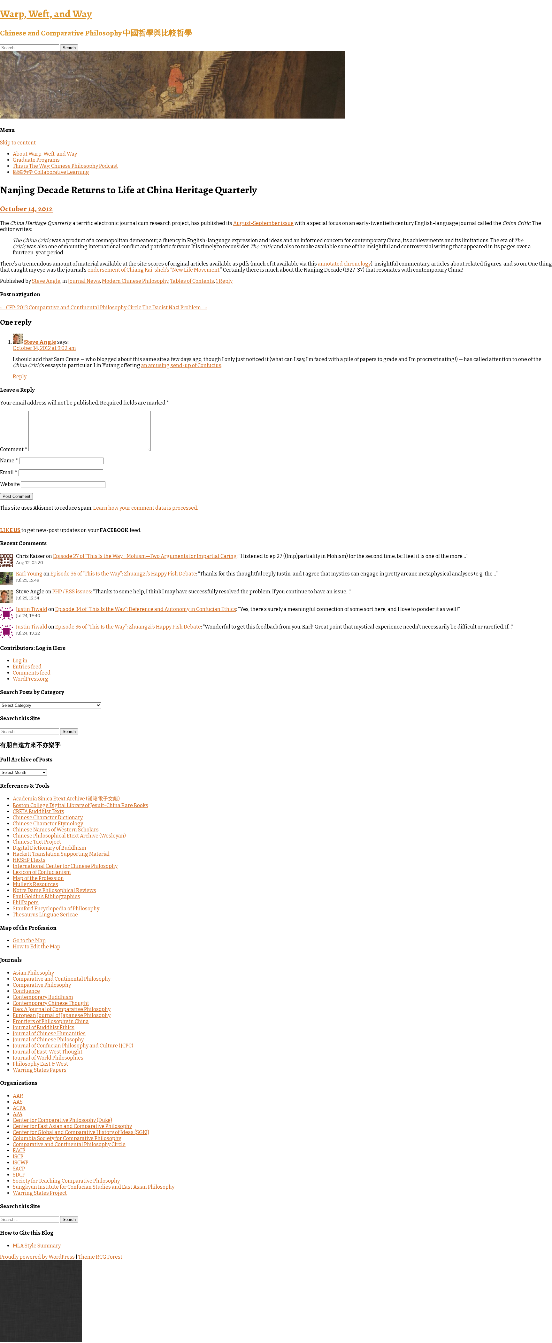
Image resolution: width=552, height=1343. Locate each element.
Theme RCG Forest (100, 1257)
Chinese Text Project (37, 842)
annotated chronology (344, 264)
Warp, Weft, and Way (46, 14)
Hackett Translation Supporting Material (61, 854)
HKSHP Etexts (29, 860)
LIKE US (10, 530)
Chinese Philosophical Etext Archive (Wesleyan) (69, 836)
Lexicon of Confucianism (42, 872)
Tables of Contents (192, 281)
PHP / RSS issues (71, 592)
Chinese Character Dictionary (48, 817)
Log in (20, 661)
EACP (19, 1150)
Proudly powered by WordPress (37, 1257)
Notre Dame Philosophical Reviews (54, 890)
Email (9, 472)
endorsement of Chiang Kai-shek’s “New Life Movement (153, 270)
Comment (13, 449)
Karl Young (29, 574)
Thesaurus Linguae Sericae (45, 915)
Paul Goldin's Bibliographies (46, 896)
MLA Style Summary (37, 1246)
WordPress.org (30, 679)
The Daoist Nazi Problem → (174, 308)
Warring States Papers (39, 1070)
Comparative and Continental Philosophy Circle (69, 1144)
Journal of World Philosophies (48, 1058)
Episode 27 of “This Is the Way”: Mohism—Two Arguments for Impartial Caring (145, 556)
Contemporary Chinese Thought (51, 1003)
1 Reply (224, 281)
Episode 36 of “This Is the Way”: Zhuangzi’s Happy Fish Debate (123, 574)
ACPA (19, 1108)
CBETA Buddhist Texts (38, 811)
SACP (19, 1169)
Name (9, 461)
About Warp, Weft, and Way (45, 154)
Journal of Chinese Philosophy (48, 1040)
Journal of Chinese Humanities (49, 1033)
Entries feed (27, 667)
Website (10, 484)
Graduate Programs (36, 160)
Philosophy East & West (40, 1064)
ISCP (18, 1157)
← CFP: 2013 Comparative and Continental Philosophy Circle (71, 308)
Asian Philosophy (33, 973)
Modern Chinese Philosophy (135, 281)
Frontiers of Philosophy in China (51, 1021)
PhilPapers (26, 902)
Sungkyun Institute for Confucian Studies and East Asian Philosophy (93, 1187)
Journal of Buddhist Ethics (43, 1027)
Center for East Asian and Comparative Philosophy (72, 1126)
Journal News (84, 281)
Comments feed (31, 673)
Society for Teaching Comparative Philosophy (66, 1181)
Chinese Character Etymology (48, 824)
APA (17, 1114)
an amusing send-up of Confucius (181, 365)
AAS (18, 1102)
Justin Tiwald (31, 609)
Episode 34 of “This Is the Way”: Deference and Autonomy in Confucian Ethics (145, 609)
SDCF (19, 1175)
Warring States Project (40, 1193)
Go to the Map (29, 941)
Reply (20, 377)
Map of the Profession (38, 878)
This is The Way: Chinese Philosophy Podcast (65, 166)
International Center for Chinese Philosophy (65, 866)
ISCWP (20, 1163)
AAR (18, 1096)
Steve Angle (46, 281)
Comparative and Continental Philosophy (62, 979)
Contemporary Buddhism (43, 997)
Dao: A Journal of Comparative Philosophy (62, 1009)
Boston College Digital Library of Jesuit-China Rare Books (80, 805)
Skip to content (18, 143)
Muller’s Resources (35, 884)
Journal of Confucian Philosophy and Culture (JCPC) (73, 1046)
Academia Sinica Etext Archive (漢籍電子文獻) (66, 799)
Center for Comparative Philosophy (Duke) (62, 1120)
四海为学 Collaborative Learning (51, 172)
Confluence (26, 991)
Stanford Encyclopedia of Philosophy (56, 909)
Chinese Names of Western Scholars (56, 830)
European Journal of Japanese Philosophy (62, 1015)
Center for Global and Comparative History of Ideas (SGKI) (81, 1132)
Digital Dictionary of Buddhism (49, 848)
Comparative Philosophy (42, 985)
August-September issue (263, 223)
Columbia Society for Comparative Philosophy (67, 1138)
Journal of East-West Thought (47, 1052)
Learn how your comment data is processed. (145, 508)
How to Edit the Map (36, 947)
